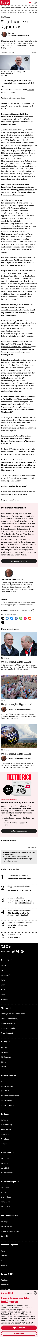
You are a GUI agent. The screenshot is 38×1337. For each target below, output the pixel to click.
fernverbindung (6, 1125)
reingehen (4, 1144)
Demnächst (5, 1187)
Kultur (3, 980)
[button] (35, 2)
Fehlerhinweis (25, 611)
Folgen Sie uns (5, 951)
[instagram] (22, 952)
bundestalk (5, 1120)
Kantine (4, 1256)
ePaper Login (6, 1289)
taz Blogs (4, 1222)
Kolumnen (23, 12)
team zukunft (6, 1158)
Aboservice (5, 1285)
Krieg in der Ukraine (8, 1028)
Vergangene (5, 1202)
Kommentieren (15, 611)
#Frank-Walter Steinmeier (25, 605)
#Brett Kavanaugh (24, 602)
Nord (3, 994)
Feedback (4, 1280)
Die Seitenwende (7, 1057)
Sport (3, 985)
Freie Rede (5, 1139)
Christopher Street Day (9, 1019)
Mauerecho (5, 1134)
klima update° (6, 1129)
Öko (2, 970)
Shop (3, 1260)
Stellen (3, 1062)
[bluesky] (17, 952)
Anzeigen (4, 1265)
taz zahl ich (5, 1091)
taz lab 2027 (5, 1207)
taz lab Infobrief (7, 1173)
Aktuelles (4, 1048)
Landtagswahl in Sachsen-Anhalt (13, 1014)
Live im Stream (6, 1197)
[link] (12, 7)
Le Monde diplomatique (10, 1231)
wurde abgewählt (26, 190)
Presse (3, 1067)
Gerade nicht (27, 1293)
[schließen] (35, 1293)
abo (2, 1081)
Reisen (3, 1251)
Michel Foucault (7, 1033)
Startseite (4, 12)
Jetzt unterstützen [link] (19, 561)
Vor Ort (4, 1192)
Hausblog (4, 1052)
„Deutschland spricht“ (10, 130)
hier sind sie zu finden (10, 861)
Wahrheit (4, 999)
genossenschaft (7, 1086)
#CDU (33, 602)
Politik (3, 966)
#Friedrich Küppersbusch (9, 602)
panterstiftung (6, 1100)
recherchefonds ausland (10, 1096)
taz (6, 946)
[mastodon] (13, 952)
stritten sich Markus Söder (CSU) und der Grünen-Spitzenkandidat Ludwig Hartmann (16, 344)
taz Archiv (4, 1236)
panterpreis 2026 (7, 1105)
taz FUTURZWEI (6, 1226)
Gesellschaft (13, 12)
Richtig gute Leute (8, 1023)
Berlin (3, 990)
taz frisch (4, 1163)
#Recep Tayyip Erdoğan (8, 605)
